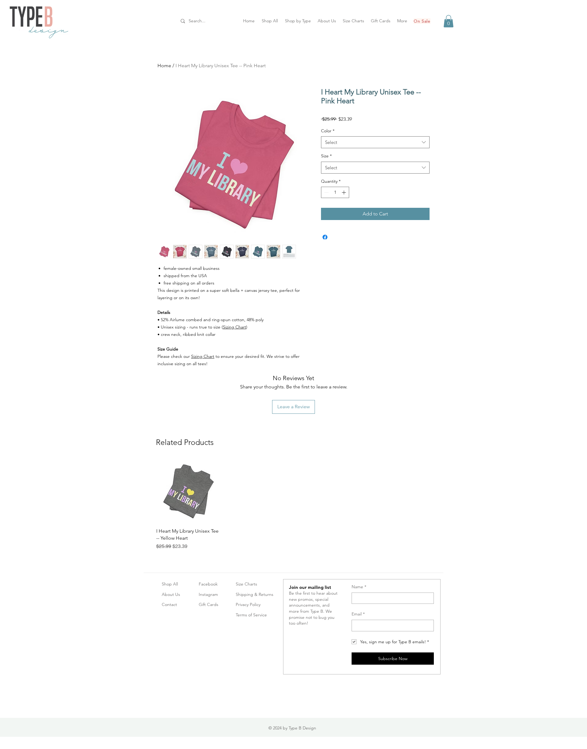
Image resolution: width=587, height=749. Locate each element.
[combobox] (375, 142)
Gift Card (207, 604)
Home (164, 65)
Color (327, 131)
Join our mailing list (310, 587)
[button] (448, 21)
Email (358, 614)
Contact (169, 604)
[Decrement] (326, 192)
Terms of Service (251, 615)
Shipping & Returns (254, 594)
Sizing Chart (234, 327)
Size (326, 156)
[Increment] (344, 192)
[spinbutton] (335, 192)
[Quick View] (188, 491)
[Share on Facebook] (325, 237)
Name (359, 586)
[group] (293, 504)
